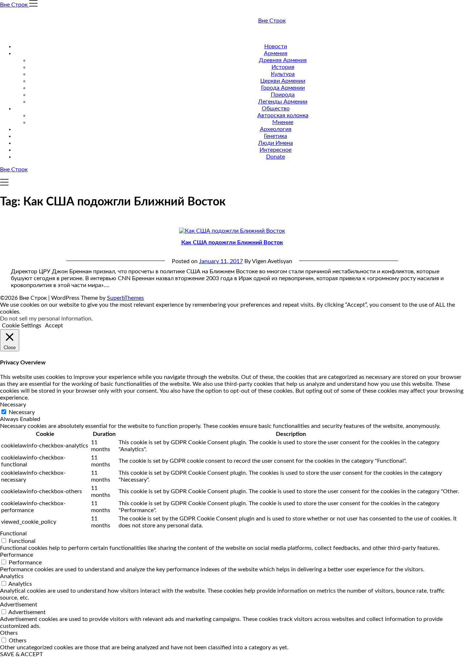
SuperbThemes (125, 298)
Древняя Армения (283, 60)
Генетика (275, 136)
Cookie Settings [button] (21, 325)
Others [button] (9, 633)
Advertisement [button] (18, 605)
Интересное (275, 150)
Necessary (22, 412)
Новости (275, 46)
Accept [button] (54, 325)
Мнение (282, 122)
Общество (276, 108)
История (283, 67)
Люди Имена (275, 143)
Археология (275, 129)
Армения (275, 53)
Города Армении (283, 88)
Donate (275, 157)
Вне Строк (272, 21)
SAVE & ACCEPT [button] (21, 654)
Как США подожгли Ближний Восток (232, 242)
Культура (283, 74)
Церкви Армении (282, 81)
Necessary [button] (13, 405)
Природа (283, 95)
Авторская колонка (282, 115)
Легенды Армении (282, 102)
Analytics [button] (12, 576)
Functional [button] (13, 533)
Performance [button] (16, 555)
